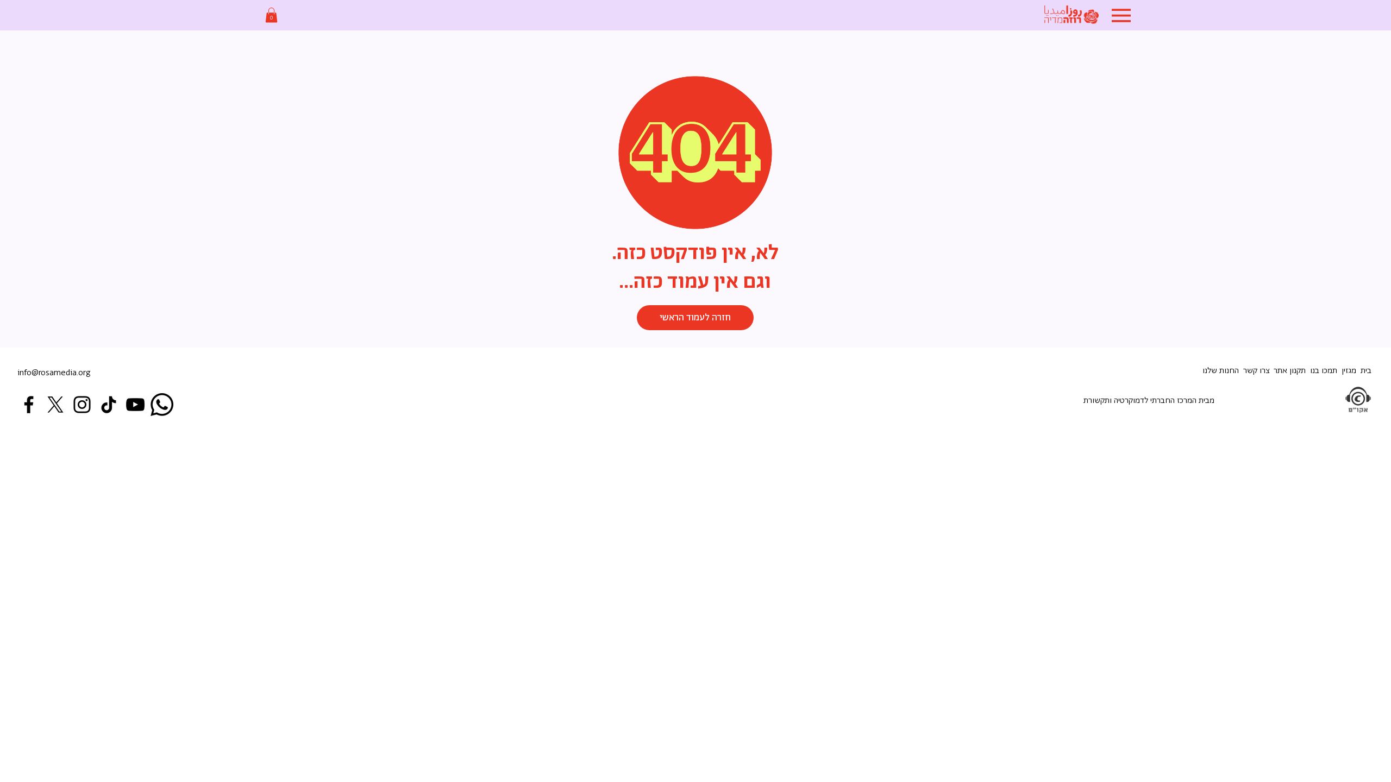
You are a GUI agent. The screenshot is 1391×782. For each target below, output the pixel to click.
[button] (271, 15)
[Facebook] (28, 404)
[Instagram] (82, 404)
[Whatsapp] (162, 404)
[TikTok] (108, 404)
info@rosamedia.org (54, 373)
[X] (55, 404)
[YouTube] (135, 404)
